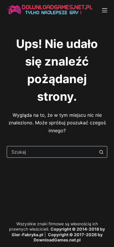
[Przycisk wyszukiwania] (101, 151)
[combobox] (51, 152)
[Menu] (104, 10)
